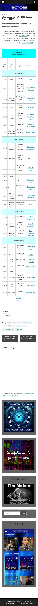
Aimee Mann (17, 323)
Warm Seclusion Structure (31, 233)
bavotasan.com (28, 603)
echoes (5, 326)
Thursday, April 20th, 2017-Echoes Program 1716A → (27, 338)
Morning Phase (30, 266)
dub (30, 323)
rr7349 (31, 255)
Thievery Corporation (8, 329)
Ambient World (30, 132)
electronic (11, 326)
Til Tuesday (19, 329)
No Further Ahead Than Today (30, 117)
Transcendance (30, 292)
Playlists (7, 14)
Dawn (30, 79)
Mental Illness (23, 36)
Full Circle (31, 107)
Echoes (18, 601)
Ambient (24, 323)
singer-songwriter (20, 326)
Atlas (30, 204)
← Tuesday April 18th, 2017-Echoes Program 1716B (9, 338)
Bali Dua (30, 158)
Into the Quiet (31, 277)
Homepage (19, 298)
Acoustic (9, 323)
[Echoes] (19, 7)
